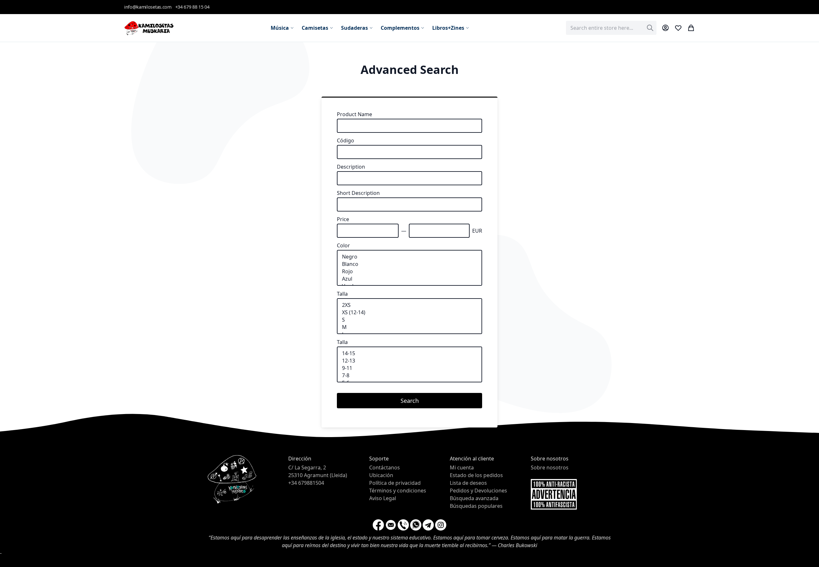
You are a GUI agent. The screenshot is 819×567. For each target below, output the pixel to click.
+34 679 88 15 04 (192, 7)
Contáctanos (384, 467)
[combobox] (611, 28)
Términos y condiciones (397, 490)
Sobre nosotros (550, 467)
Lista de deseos (468, 482)
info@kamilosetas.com (147, 7)
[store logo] (149, 27)
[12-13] (409, 360)
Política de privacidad (395, 482)
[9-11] (409, 368)
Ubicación (381, 475)
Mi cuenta (462, 467)
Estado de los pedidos (476, 475)
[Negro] (409, 256)
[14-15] (409, 353)
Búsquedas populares (476, 505)
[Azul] (409, 279)
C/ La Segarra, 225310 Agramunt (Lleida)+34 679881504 (317, 475)
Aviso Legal (382, 498)
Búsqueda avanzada (474, 498)
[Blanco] (409, 264)
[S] (409, 319)
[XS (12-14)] (409, 312)
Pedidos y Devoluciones (478, 490)
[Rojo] (409, 271)
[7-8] (409, 375)
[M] (409, 327)
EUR (477, 230)
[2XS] (409, 305)
